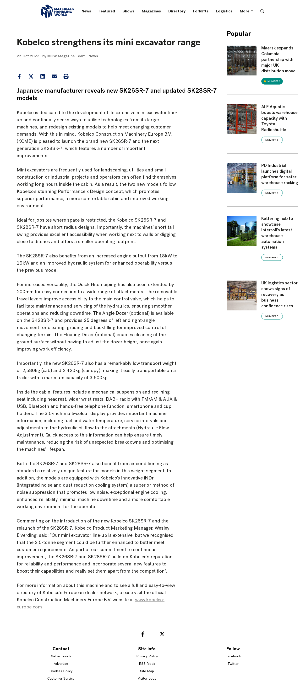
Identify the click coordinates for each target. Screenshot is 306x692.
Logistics (224, 11)
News (86, 11)
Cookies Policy (60, 671)
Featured (106, 11)
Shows (128, 11)
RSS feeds (147, 664)
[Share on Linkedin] (30, 76)
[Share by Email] (54, 76)
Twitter (233, 664)
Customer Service (61, 679)
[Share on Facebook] (19, 76)
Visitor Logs (147, 679)
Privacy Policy (147, 656)
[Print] (66, 76)
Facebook (233, 656)
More (245, 11)
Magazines (151, 11)
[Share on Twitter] (31, 76)
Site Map (147, 671)
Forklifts (200, 11)
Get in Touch (61, 656)
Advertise (61, 664)
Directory (177, 11)
